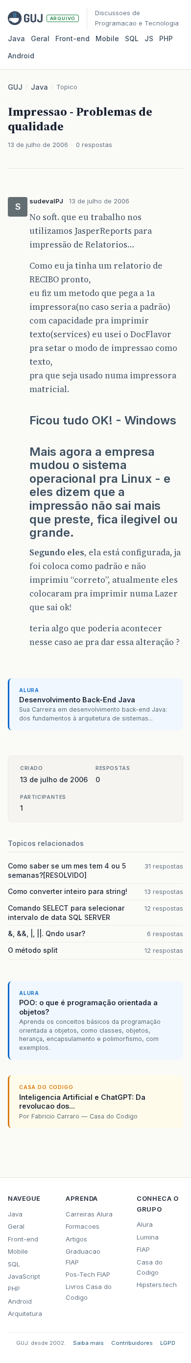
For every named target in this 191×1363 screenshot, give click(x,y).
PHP (166, 38)
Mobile (107, 38)
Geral (40, 38)
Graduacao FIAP (83, 1256)
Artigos (76, 1239)
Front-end (23, 1239)
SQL (132, 38)
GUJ (15, 87)
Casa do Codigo (150, 1267)
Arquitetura (25, 1313)
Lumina (148, 1237)
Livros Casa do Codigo (89, 1292)
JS (148, 38)
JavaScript (24, 1276)
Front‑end (72, 38)
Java (16, 38)
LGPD (167, 1342)
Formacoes (82, 1226)
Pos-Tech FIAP (88, 1274)
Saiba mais (88, 1342)
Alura (145, 1224)
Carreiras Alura (89, 1214)
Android (21, 55)
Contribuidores (132, 1342)
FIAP (143, 1249)
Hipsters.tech (157, 1285)
